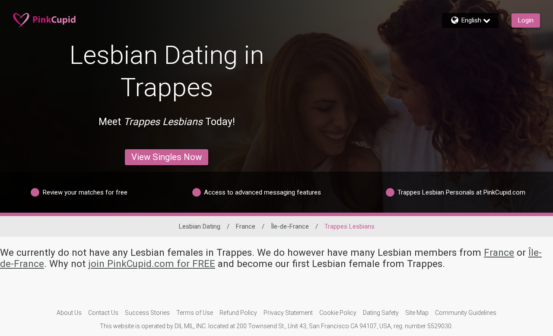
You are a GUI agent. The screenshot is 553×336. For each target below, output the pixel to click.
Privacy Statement (288, 312)
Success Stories (147, 312)
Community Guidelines (465, 312)
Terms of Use (194, 312)
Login (526, 20)
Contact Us (103, 312)
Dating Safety (381, 312)
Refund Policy (238, 312)
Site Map (417, 312)
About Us (69, 312)
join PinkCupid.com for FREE (151, 263)
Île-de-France (290, 226)
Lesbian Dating (199, 226)
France (245, 226)
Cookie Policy (337, 312)
